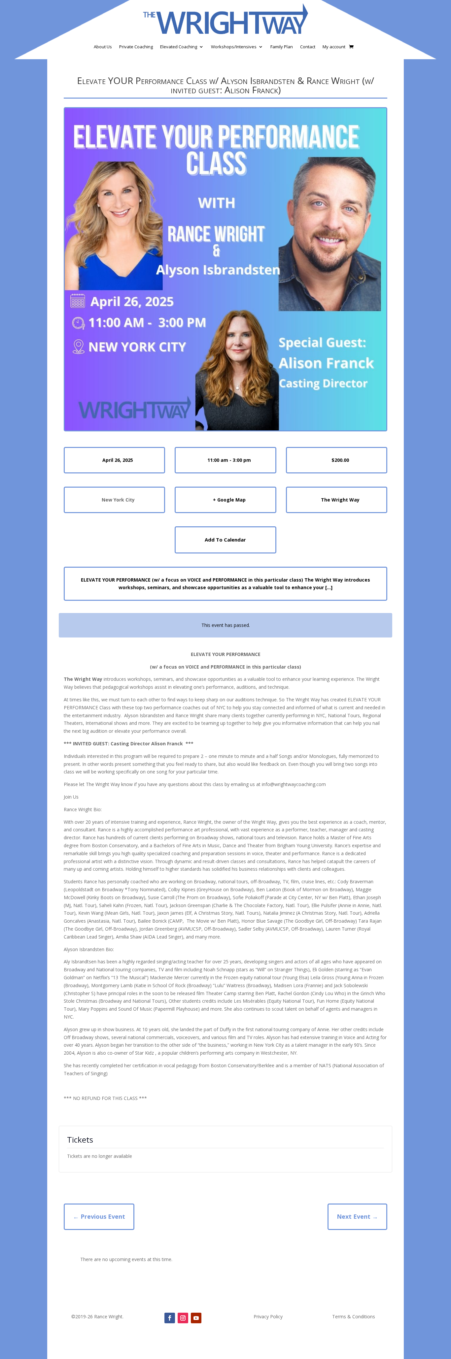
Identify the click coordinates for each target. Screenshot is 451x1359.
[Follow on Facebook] (169, 1318)
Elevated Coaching (178, 47)
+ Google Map (229, 500)
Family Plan (281, 47)
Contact (307, 47)
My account (334, 47)
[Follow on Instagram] (183, 1318)
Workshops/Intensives (234, 47)
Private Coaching (136, 47)
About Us (103, 47)
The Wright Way (340, 500)
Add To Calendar (225, 539)
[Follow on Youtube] (196, 1318)
